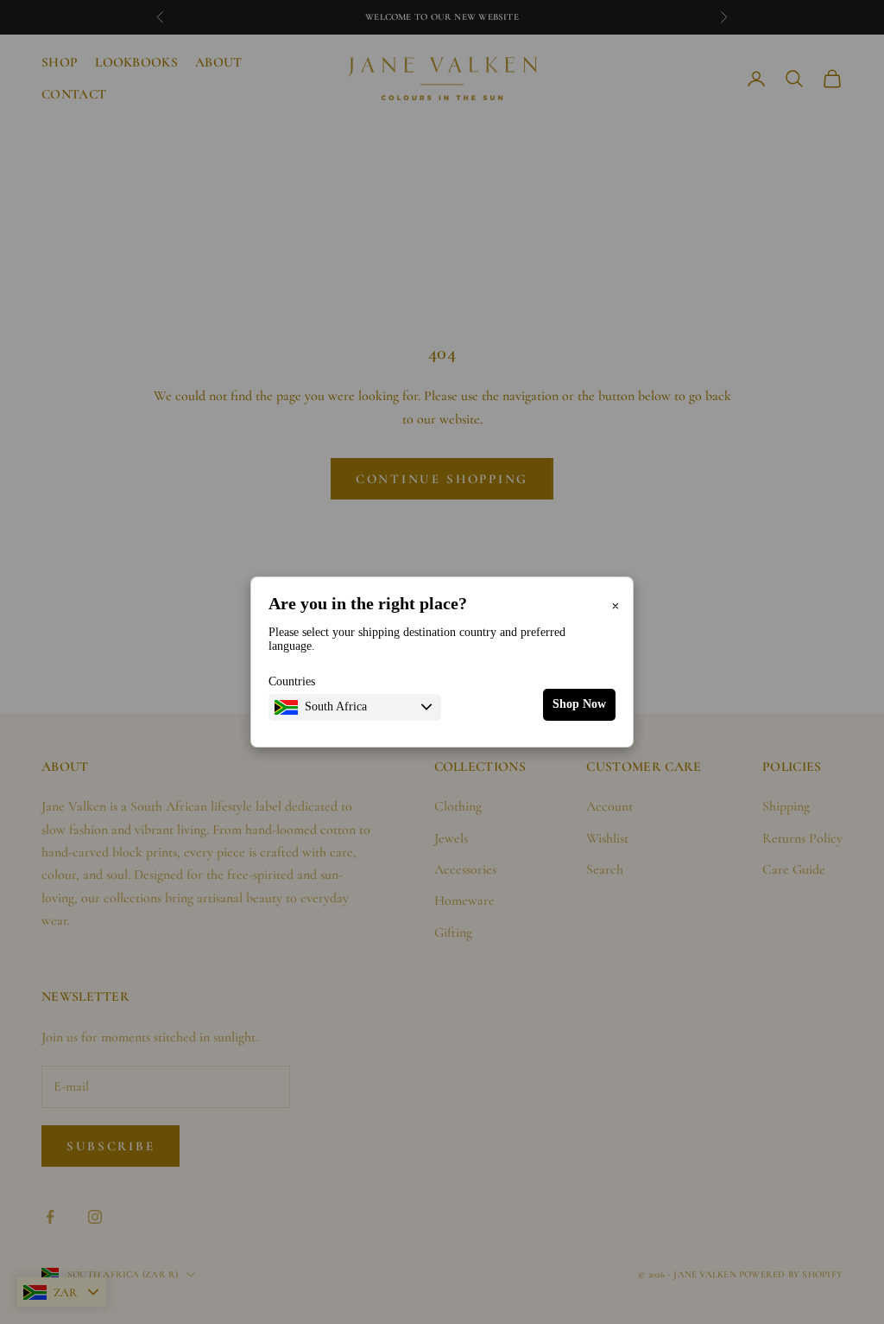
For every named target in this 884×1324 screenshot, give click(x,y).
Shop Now (579, 703)
